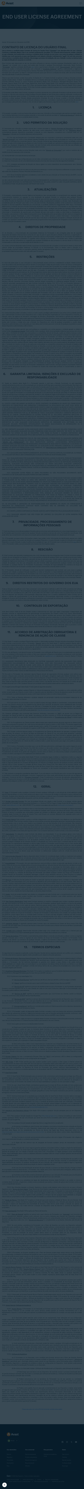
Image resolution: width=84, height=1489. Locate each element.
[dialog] (42, 744)
